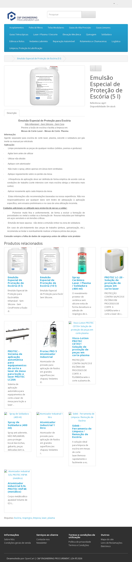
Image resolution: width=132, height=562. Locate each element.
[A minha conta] (113, 3)
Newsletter (41, 542)
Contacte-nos (43, 539)
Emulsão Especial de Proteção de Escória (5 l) (39, 58)
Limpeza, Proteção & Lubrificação (25, 48)
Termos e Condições (79, 545)
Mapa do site (107, 539)
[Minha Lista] (121, 3)
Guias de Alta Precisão (80, 27)
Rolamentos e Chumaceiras (93, 41)
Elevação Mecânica (72, 34)
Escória (17, 517)
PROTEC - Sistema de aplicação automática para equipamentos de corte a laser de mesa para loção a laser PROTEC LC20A (17, 365)
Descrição (12, 113)
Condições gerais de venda (17, 542)
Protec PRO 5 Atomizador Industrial (48, 354)
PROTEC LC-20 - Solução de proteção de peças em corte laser (114, 283)
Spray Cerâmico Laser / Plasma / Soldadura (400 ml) (81, 283)
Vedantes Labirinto (38, 41)
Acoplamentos (16, 27)
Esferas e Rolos (16, 41)
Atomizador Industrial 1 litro (48, 424)
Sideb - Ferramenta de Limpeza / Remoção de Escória (81, 431)
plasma (51, 517)
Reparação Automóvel (64, 41)
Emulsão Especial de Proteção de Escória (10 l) (48, 282)
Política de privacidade (80, 541)
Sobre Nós (9, 539)
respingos (27, 517)
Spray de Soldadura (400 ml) (17, 424)
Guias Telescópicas (18, 34)
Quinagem (91, 34)
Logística (116, 41)
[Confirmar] (125, 3)
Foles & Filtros (36, 27)
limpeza (37, 517)
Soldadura (106, 34)
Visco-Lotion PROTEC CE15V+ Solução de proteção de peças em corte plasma (80, 346)
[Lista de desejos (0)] (117, 3)
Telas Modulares (56, 27)
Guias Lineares (103, 27)
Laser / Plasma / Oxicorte (45, 34)
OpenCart (29, 558)
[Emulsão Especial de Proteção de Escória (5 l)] (44, 85)
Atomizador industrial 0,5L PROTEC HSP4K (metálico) (17, 487)
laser (44, 517)
